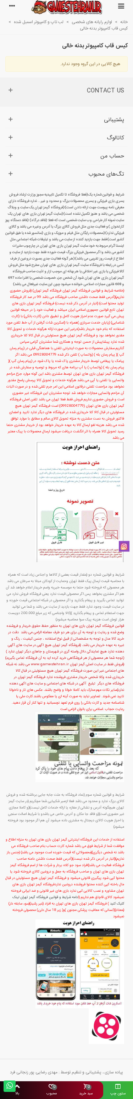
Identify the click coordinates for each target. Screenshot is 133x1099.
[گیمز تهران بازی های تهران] (67, 7)
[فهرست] (121, 7)
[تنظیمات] (12, 7)
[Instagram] (124, 546)
